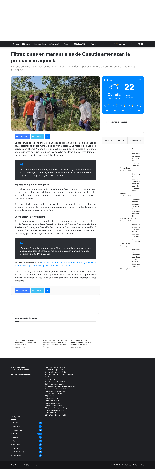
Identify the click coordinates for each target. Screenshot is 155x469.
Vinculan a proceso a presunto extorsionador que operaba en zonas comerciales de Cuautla (55, 342)
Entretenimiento (40, 44)
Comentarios (135, 140)
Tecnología (55, 44)
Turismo (66, 44)
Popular (121, 140)
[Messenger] (47, 136)
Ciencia (15, 441)
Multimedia (16, 444)
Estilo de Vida (80, 44)
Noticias (27, 44)
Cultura (15, 423)
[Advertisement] (100, 18)
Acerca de (94, 44)
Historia (15, 437)
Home (16, 44)
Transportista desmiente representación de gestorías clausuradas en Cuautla (26, 342)
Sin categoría (17, 430)
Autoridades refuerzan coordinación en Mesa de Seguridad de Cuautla (81, 342)
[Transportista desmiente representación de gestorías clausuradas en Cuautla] (27, 331)
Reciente (108, 140)
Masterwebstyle (138, 465)
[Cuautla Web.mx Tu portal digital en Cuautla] (32, 20)
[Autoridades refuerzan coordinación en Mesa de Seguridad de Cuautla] (83, 331)
